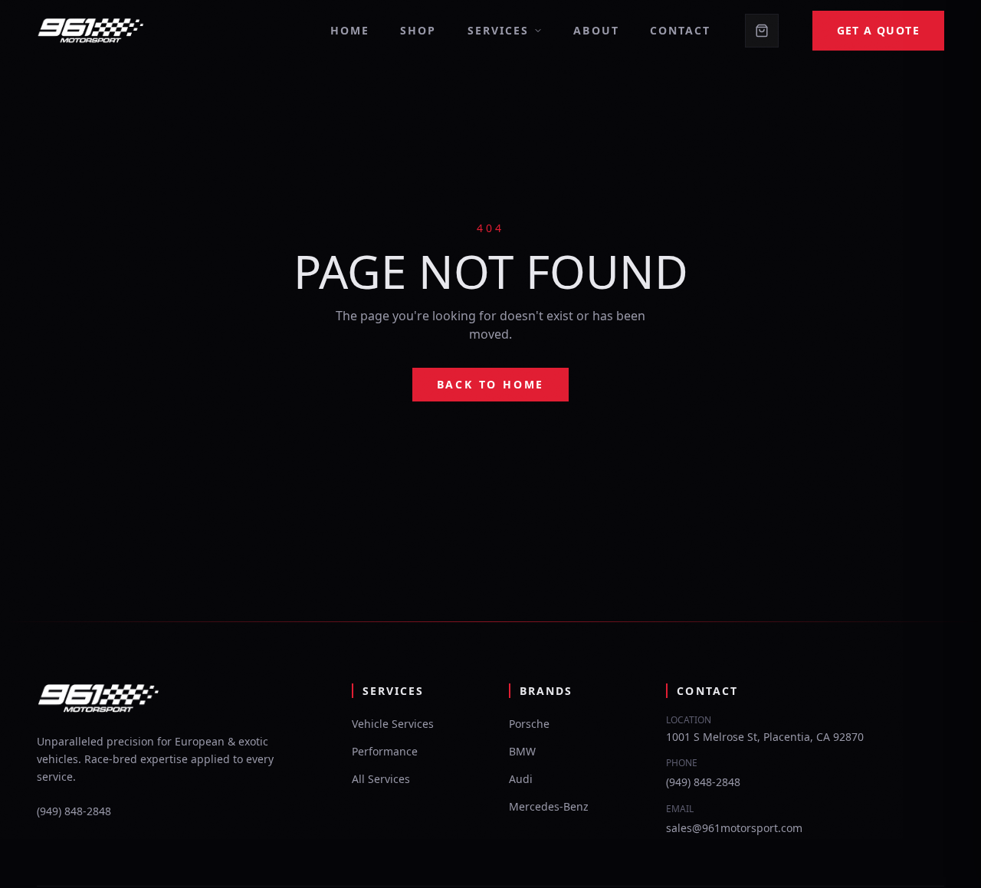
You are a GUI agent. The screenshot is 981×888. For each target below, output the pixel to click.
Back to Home (491, 384)
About (596, 30)
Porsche (529, 723)
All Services (381, 779)
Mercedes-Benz (549, 806)
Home (349, 30)
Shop (418, 30)
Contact (680, 30)
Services (499, 30)
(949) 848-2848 (74, 811)
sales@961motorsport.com (734, 828)
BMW (522, 751)
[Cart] (762, 31)
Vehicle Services (393, 723)
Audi (521, 779)
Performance (385, 751)
